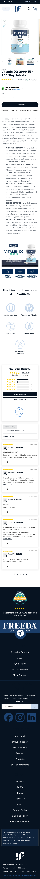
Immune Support (20, 742)
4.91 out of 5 (25, 373)
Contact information (11, 871)
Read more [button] (7, 484)
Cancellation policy (28, 871)
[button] (6, 9)
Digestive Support (20, 652)
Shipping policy (24, 868)
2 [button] (17, 574)
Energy (20, 658)
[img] (8, 444)
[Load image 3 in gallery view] (30, 61)
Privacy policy (21, 864)
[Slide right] (37, 62)
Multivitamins (20, 747)
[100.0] (19, 411)
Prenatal (20, 753)
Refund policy (8, 864)
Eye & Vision (20, 663)
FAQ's (20, 787)
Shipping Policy (20, 816)
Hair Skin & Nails (20, 669)
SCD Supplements (20, 764)
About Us (20, 798)
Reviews (35, 110)
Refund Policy (20, 810)
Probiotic (20, 759)
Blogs (20, 793)
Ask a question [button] (20, 399)
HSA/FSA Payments (20, 821)
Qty (3, 93)
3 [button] (20, 574)
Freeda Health (17, 875)
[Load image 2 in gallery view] (20, 61)
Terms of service (10, 868)
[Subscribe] (34, 706)
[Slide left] (2, 62)
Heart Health (20, 736)
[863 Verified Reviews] (20, 606)
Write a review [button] (20, 394)
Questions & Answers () (14, 431)
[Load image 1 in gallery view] (9, 61)
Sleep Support (20, 675)
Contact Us (20, 804)
